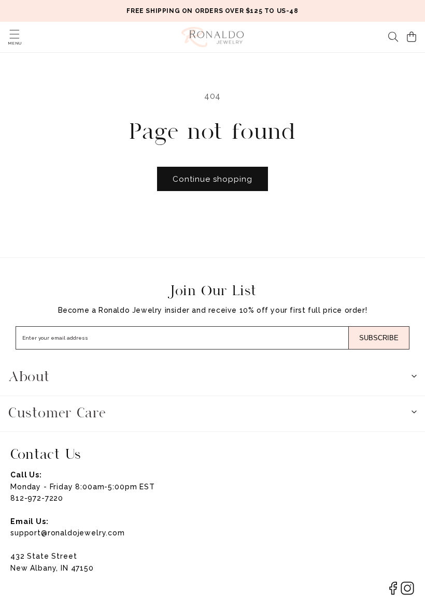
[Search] (393, 37)
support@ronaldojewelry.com (67, 533)
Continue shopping (212, 179)
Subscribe (379, 338)
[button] (14, 34)
